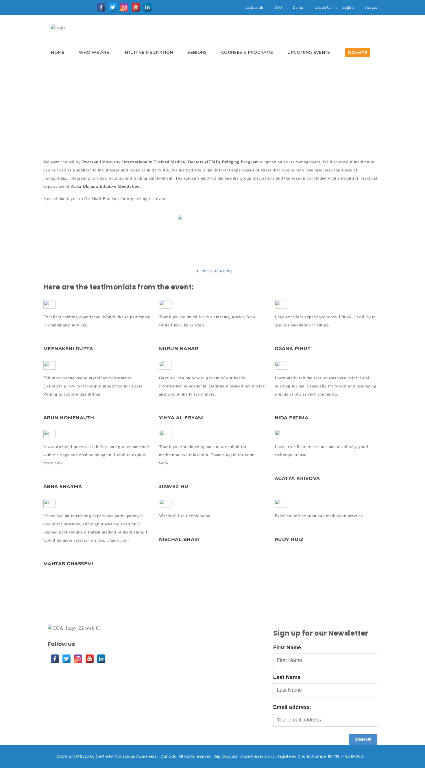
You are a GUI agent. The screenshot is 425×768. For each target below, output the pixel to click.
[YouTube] (134, 5)
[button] (212, 42)
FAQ (278, 7)
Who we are (94, 52)
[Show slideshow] (212, 271)
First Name (287, 647)
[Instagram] (123, 5)
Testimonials (254, 7)
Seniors (197, 52)
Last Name (286, 677)
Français (371, 7)
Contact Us (323, 7)
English (348, 7)
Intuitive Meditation (148, 52)
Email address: (292, 707)
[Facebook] (99, 5)
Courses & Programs (247, 52)
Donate (298, 7)
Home (57, 52)
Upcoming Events (308, 52)
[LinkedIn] (146, 5)
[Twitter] (111, 5)
